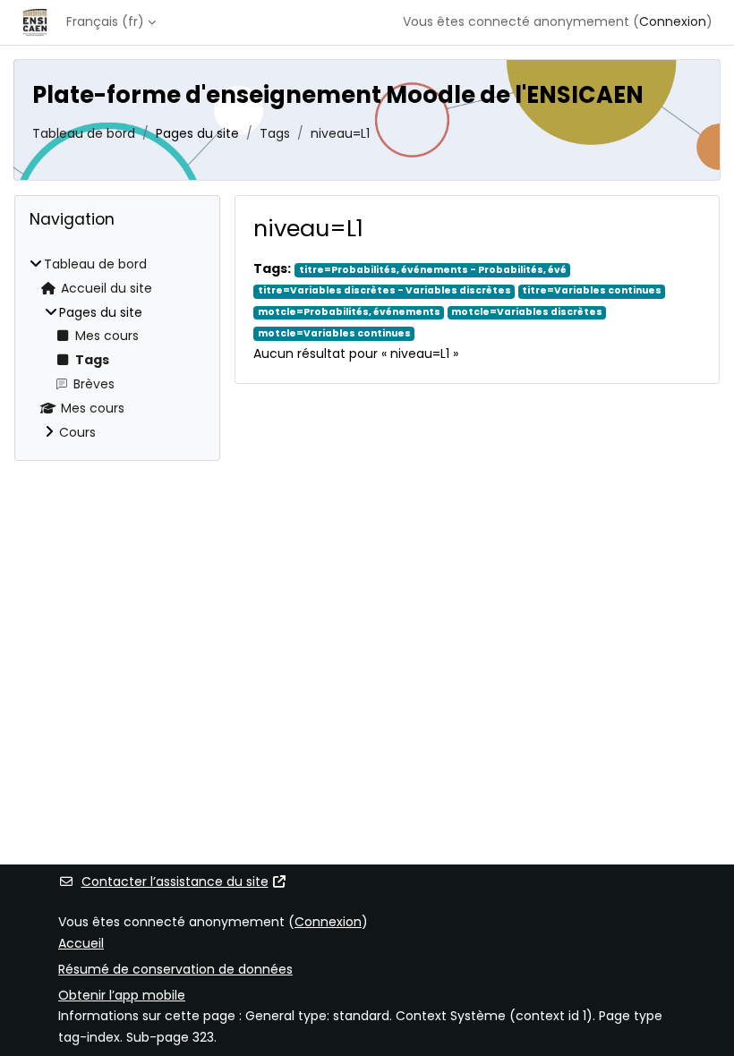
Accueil (81, 943)
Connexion (672, 21)
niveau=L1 (340, 133)
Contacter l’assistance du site (175, 881)
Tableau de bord (83, 133)
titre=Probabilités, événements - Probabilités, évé (433, 270)
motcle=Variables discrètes (526, 312)
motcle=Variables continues (334, 333)
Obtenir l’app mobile (121, 995)
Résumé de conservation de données (175, 969)
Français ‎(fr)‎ (105, 21)
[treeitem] (117, 348)
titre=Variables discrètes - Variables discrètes (384, 291)
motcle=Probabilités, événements (349, 312)
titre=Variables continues (591, 291)
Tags (275, 133)
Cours (77, 432)
